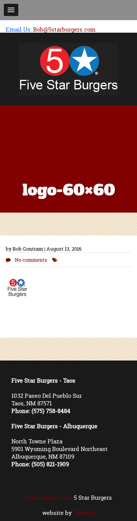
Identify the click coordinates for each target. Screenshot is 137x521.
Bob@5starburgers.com (64, 29)
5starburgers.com (48, 498)
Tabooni (84, 513)
